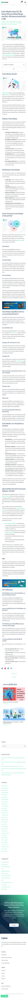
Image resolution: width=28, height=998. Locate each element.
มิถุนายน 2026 (4, 790)
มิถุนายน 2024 (4, 842)
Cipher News (4, 864)
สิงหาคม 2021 (4, 851)
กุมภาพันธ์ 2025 (4, 826)
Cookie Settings (4, 996)
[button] (23, 64)
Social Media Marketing (6, 882)
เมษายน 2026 (4, 795)
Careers (3, 973)
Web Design (4, 889)
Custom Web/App (5, 963)
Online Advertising (11, 23)
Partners (3, 978)
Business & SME (5, 862)
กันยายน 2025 (4, 810)
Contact (3, 976)
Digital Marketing (5, 871)
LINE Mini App (4, 960)
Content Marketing (13, 21)
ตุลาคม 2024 (4, 835)
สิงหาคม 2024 (4, 840)
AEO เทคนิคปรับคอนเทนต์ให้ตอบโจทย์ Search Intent (12, 766)
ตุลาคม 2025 (4, 808)
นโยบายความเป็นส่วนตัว (6, 986)
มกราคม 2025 (4, 828)
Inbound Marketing (6, 876)
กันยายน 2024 (4, 838)
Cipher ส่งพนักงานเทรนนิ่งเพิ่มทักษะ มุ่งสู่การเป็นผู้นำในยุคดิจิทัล (13, 722)
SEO (2, 880)
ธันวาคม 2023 (4, 844)
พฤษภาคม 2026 (4, 792)
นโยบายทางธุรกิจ (4, 989)
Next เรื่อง (14, 677)
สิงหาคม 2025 (4, 813)
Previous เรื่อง (14, 673)
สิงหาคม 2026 (4, 786)
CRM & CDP (4, 955)
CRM (2, 869)
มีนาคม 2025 (4, 824)
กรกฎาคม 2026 (4, 788)
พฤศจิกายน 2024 (5, 833)
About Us (3, 970)
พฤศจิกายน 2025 (5, 806)
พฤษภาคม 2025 (4, 819)
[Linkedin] (8, 668)
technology (4, 885)
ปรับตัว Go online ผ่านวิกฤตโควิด (10, 702)
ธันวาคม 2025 (4, 804)
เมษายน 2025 (4, 822)
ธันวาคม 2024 (4, 831)
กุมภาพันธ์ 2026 (4, 799)
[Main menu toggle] (25, 2)
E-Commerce (4, 873)
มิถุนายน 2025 (4, 817)
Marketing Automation (6, 957)
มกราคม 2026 (4, 801)
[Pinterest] (5, 668)
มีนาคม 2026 (4, 797)
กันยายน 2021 (4, 849)
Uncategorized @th (5, 887)
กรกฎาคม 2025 (4, 815)
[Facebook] (2, 668)
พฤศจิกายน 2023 (5, 847)
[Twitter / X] (11, 668)
